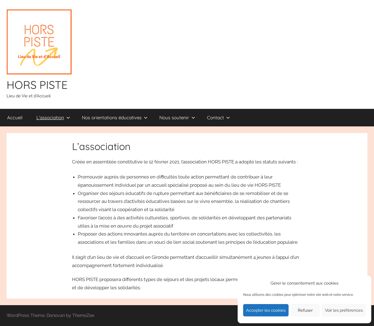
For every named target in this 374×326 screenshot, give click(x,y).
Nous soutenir (174, 117)
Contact (215, 117)
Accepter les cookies (266, 310)
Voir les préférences (344, 310)
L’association (50, 117)
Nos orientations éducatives (112, 117)
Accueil (14, 117)
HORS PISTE (37, 85)
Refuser (305, 310)
